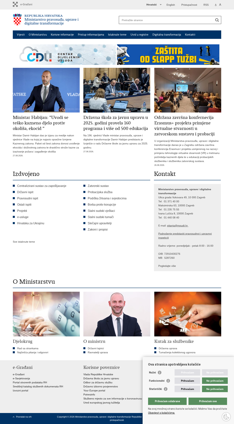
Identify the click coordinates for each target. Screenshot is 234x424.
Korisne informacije (62, 34)
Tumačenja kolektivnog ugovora (177, 352)
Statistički (155, 389)
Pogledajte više (167, 265)
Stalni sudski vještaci (102, 210)
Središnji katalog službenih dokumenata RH (38, 386)
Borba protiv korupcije (102, 204)
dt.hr (185, 225)
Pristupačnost (189, 4)
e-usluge (23, 217)
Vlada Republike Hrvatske (98, 374)
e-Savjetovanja (21, 378)
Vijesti (21, 34)
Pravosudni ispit (27, 198)
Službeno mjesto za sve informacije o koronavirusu (112, 398)
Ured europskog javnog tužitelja (101, 402)
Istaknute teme (117, 34)
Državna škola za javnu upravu (101, 378)
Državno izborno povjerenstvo (100, 386)
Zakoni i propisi (98, 229)
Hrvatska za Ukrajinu (30, 223)
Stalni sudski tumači (101, 217)
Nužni (152, 372)
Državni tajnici (96, 348)
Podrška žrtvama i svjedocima (107, 198)
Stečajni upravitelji (100, 223)
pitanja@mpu (174, 225)
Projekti (22, 210)
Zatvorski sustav (98, 185)
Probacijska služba (100, 192)
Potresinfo (89, 394)
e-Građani (18, 374)
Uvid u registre (139, 34)
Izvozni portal (20, 390)
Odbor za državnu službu (97, 382)
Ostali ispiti (24, 204)
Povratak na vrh (24, 417)
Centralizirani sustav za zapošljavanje (41, 185)
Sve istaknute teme (24, 241)
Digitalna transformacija (166, 34)
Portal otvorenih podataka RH (30, 382)
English (171, 4)
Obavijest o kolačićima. (161, 412)
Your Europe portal (94, 390)
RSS (206, 4)
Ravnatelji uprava (98, 352)
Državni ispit (25, 192)
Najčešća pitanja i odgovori (32, 352)
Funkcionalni (157, 380)
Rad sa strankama (27, 348)
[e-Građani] (28, 4)
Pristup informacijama (91, 34)
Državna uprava (168, 348)
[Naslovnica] (65, 20)
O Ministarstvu (38, 34)
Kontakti (190, 34)
